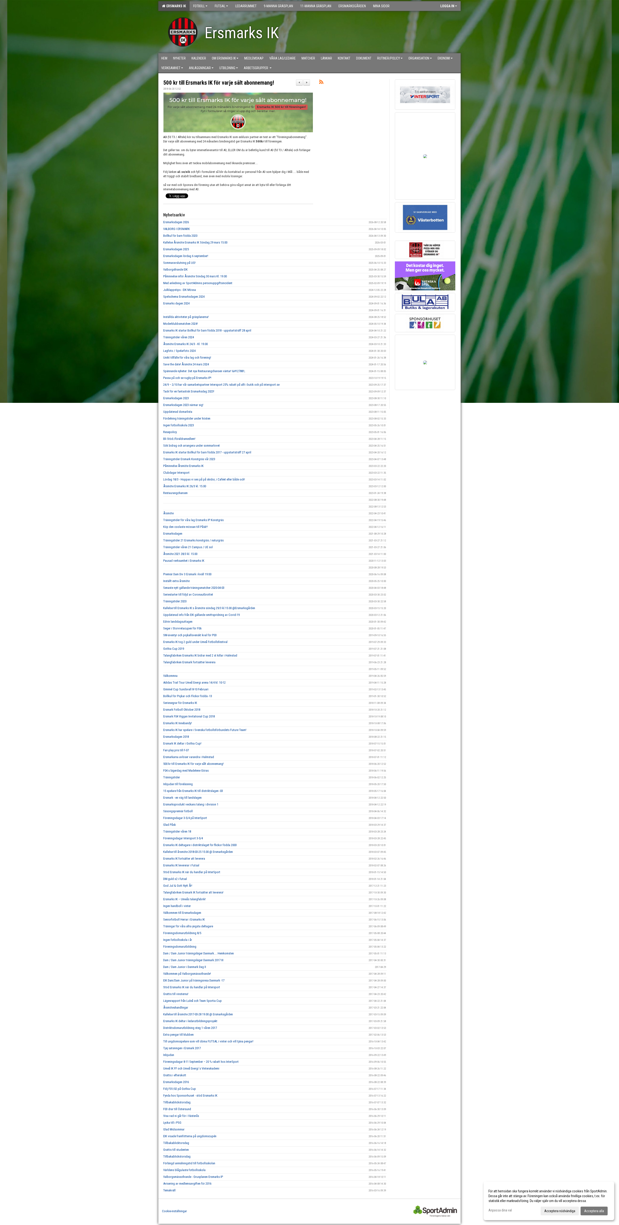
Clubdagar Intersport (176, 472)
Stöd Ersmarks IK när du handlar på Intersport (191, 987)
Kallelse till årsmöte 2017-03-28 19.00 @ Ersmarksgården (198, 1014)
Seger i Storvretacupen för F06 (182, 628)
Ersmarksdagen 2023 (176, 398)
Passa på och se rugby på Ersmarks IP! (187, 378)
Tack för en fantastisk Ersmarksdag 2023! (188, 391)
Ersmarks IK (175, 6)
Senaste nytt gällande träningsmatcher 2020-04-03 (193, 588)
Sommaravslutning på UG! (179, 263)
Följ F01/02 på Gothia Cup (179, 1089)
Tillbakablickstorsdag (177, 1102)
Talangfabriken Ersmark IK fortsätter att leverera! (193, 892)
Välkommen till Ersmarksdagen (182, 913)
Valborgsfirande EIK (175, 269)
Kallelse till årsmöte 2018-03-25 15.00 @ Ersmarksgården (198, 852)
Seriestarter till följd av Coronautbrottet (188, 594)
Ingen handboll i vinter (177, 906)
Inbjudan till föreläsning (178, 784)
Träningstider (171, 777)
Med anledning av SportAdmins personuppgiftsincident (197, 283)
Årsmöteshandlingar (175, 1007)
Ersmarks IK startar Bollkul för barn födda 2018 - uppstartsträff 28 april (207, 330)
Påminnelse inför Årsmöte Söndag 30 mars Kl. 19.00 (195, 276)
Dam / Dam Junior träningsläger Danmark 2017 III (193, 960)
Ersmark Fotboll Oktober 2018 (181, 709)
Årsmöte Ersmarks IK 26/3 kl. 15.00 (184, 486)
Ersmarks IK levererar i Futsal (181, 865)
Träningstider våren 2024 (178, 337)
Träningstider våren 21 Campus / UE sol (188, 547)
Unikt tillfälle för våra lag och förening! (187, 357)
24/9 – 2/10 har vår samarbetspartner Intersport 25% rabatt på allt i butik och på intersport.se (221, 384)
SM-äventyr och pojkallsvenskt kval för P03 (190, 635)
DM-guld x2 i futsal (175, 879)
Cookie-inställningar (174, 1211)
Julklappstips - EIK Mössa (179, 290)
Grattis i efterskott (174, 1075)
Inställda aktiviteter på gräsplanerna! (186, 317)
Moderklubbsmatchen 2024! (180, 323)
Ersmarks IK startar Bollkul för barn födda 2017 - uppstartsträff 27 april (207, 452)
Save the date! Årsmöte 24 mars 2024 (186, 364)
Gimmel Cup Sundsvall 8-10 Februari (185, 689)
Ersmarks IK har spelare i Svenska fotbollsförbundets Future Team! (204, 730)
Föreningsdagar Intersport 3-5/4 (183, 838)
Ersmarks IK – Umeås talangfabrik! (184, 899)
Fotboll (199, 6)
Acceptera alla (594, 1211)
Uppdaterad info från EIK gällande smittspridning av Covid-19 (201, 615)
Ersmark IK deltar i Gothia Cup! (182, 743)
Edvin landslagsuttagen (177, 621)
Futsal (220, 6)
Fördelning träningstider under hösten (186, 418)
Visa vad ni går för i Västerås (181, 1116)
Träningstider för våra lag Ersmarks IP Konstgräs (193, 520)
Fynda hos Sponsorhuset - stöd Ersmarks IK (190, 1095)
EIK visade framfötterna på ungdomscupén (189, 1136)
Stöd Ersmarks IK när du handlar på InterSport (191, 872)
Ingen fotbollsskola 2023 (178, 425)
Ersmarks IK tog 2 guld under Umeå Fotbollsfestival (195, 642)
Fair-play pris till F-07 (176, 750)
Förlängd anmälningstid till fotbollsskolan (189, 1163)
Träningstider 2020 (174, 601)
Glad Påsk (169, 825)
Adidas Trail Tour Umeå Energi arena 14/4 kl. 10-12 (194, 682)
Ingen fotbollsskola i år (177, 940)
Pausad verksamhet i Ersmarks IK (183, 560)
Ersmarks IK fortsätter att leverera (184, 858)
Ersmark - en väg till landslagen (182, 797)
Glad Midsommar (173, 1129)
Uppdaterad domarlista (177, 411)
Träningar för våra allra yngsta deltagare (188, 926)
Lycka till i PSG (172, 1122)
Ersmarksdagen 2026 (176, 222)
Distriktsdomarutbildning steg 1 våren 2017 (190, 1028)
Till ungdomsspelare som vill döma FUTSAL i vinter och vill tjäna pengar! (208, 1041)
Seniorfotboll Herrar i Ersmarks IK (184, 919)
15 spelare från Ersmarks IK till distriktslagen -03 (193, 791)
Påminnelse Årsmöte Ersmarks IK (183, 466)
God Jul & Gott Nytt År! (177, 885)
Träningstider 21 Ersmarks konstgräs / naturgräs (193, 540)
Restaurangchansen (175, 493)
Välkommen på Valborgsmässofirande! (187, 973)
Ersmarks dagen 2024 (176, 303)
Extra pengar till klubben (178, 1034)
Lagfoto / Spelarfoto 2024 (179, 351)
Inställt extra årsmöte (176, 581)
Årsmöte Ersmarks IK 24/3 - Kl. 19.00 (185, 344)
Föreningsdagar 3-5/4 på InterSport (185, 818)
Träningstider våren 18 (177, 831)
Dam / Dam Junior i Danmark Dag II (184, 967)
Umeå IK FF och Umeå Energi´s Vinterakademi (191, 1068)
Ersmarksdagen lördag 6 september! (185, 256)
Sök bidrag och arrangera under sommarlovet (191, 445)
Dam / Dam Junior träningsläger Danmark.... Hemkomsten (198, 953)
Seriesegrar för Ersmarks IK (180, 703)
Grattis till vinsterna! (175, 994)
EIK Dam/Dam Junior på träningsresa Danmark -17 (193, 980)
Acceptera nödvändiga (559, 1211)
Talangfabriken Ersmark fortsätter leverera (189, 662)
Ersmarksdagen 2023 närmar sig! (183, 405)
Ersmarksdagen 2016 (176, 1082)
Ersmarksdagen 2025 (176, 249)
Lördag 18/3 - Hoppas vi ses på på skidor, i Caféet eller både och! (204, 479)
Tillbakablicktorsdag (176, 1143)
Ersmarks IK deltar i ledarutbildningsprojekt (190, 1021)
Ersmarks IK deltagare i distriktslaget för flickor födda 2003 (200, 845)
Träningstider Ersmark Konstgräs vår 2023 (189, 459)
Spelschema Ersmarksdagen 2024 (184, 296)
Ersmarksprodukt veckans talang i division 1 (190, 804)
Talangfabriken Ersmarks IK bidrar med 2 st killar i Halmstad (200, 655)
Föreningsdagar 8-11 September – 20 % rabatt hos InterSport (201, 1061)
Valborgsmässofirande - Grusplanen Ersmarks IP (193, 1177)
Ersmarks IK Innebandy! (177, 723)
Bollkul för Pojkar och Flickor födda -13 (187, 696)
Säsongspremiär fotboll (178, 811)
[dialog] (549, 1200)
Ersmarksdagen (172, 533)
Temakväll (169, 1190)
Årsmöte (168, 513)
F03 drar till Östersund (177, 1109)
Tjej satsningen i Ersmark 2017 (182, 1048)
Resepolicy (170, 432)
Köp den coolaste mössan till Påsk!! (185, 527)
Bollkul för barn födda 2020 (180, 235)
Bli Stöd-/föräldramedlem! (179, 439)
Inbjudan (168, 1055)
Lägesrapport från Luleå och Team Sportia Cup (192, 1001)
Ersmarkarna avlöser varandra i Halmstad (188, 757)
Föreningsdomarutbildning (179, 946)
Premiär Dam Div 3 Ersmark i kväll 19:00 (187, 574)
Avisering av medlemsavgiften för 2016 (187, 1183)
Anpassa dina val (500, 1210)
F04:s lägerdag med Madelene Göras (186, 770)
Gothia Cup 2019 (173, 648)
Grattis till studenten (176, 1149)
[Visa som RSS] (321, 83)
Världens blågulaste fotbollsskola (184, 1170)
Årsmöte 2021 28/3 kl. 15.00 (180, 554)
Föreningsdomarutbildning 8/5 (182, 933)
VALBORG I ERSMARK (176, 229)
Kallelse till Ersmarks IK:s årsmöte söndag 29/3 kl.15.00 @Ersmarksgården (209, 608)
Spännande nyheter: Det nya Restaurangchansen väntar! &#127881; (204, 371)
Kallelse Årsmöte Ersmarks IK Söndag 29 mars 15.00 (195, 242)
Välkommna (170, 676)
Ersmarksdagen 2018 (176, 736)
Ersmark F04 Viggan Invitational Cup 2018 (189, 716)
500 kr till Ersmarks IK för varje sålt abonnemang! (218, 83)
